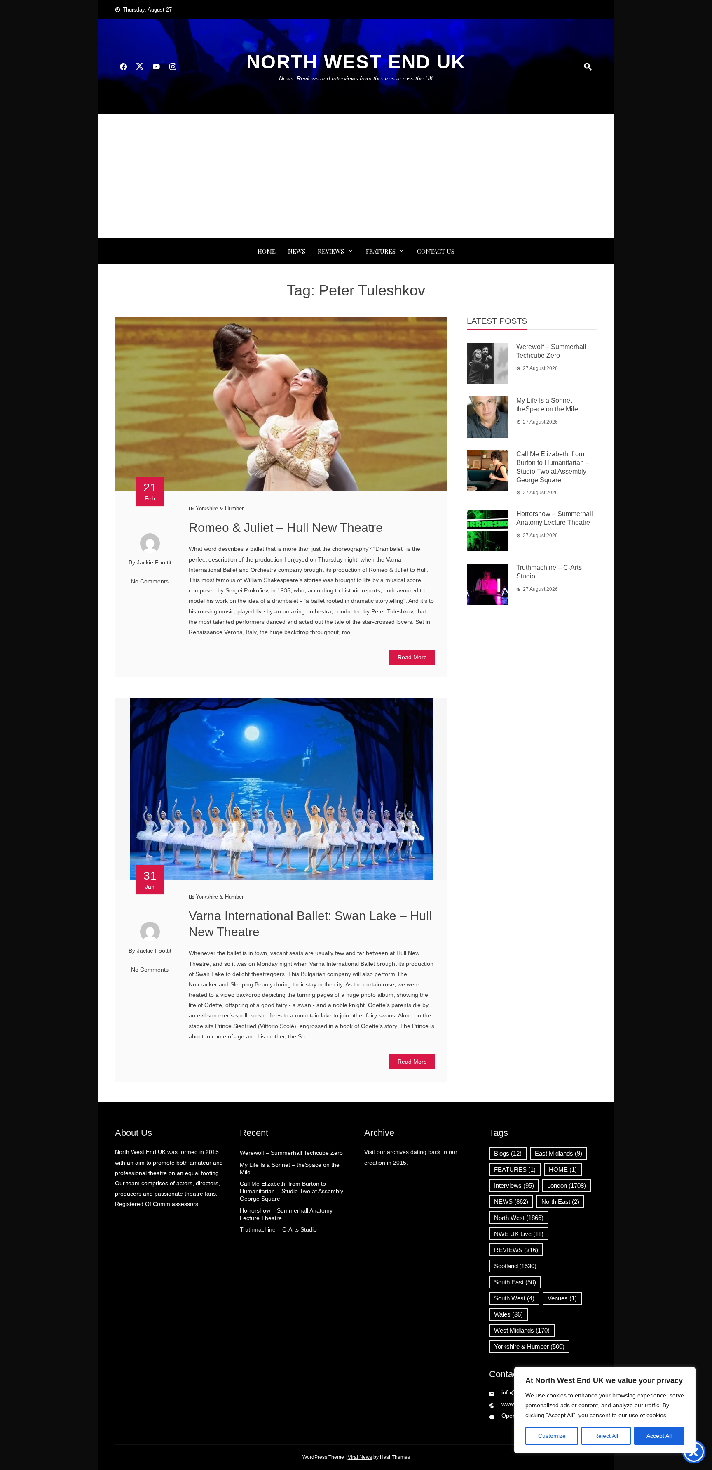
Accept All (659, 1435)
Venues (562, 1298)
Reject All (606, 1435)
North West (518, 1217)
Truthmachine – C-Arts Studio (278, 1229)
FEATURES (381, 251)
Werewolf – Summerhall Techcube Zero (291, 1152)
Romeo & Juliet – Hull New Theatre (286, 527)
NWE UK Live (518, 1233)
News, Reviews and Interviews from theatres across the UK (356, 78)
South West (514, 1298)
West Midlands (522, 1330)
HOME (563, 1169)
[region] (605, 1410)
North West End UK (356, 62)
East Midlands (558, 1153)
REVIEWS (331, 251)
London (566, 1185)
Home (267, 251)
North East (560, 1201)
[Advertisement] (356, 176)
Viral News (360, 1457)
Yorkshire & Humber (220, 508)
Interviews (514, 1185)
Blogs (508, 1153)
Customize (552, 1435)
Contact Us (435, 251)
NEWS (296, 251)
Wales (508, 1314)
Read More (412, 657)
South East (515, 1282)
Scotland (515, 1265)
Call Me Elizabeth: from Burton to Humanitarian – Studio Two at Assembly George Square (291, 1191)
